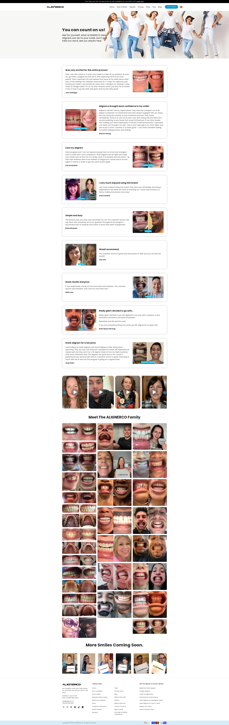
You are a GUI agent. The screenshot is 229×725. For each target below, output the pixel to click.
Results (116, 700)
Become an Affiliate (99, 700)
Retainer (95, 712)
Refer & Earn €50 (120, 697)
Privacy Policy (119, 691)
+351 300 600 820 (68, 703)
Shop (94, 703)
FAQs (116, 688)
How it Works (96, 694)
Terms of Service (120, 706)
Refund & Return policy (100, 697)
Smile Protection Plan (146, 709)
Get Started (171, 7)
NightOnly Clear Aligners (147, 688)
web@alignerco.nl (68, 701)
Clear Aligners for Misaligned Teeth (151, 700)
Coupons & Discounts (99, 706)
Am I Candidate (97, 691)
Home (94, 688)
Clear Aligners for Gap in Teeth (149, 703)
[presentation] (64, 392)
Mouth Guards (97, 709)
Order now (139, 1)
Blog (115, 694)
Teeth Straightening (146, 694)
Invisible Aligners (144, 691)
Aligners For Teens (145, 706)
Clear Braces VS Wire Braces (148, 697)
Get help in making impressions (120, 713)
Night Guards (118, 709)
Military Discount (120, 703)
